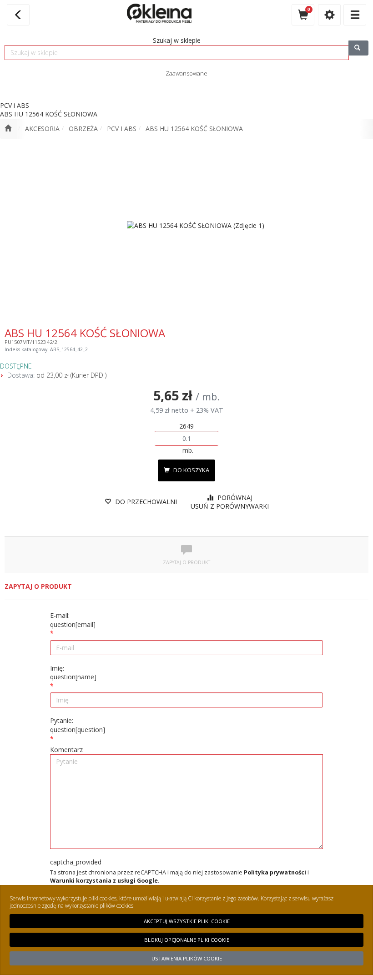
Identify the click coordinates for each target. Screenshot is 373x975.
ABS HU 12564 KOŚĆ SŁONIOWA (194, 128)
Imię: (73, 673)
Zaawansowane (186, 73)
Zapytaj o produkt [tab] (186, 562)
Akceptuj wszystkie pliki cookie (187, 921)
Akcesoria (42, 128)
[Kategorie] (354, 14)
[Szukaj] (358, 48)
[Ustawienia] (329, 14)
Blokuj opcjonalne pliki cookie (186, 939)
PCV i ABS (121, 128)
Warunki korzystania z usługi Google (104, 880)
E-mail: (73, 620)
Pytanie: (77, 725)
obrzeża (83, 128)
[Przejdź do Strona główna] (8, 129)
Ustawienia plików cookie (186, 958)
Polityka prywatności (275, 872)
